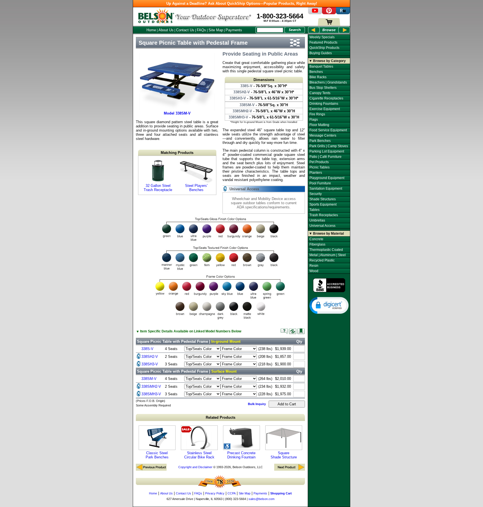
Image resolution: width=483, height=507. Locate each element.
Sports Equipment (323, 204)
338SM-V (149, 379)
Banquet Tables (321, 66)
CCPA (232, 493)
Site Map (216, 30)
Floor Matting (319, 125)
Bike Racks (317, 77)
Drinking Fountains (323, 104)
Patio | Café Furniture (325, 157)
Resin (313, 266)
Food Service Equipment (328, 130)
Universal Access (322, 226)
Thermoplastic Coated (326, 250)
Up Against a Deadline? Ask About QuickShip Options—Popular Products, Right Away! (241, 3)
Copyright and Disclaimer (195, 467)
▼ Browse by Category (327, 61)
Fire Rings (317, 114)
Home (151, 30)
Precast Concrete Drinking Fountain (241, 455)
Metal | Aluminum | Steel (327, 255)
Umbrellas (317, 220)
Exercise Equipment (324, 109)
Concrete (316, 239)
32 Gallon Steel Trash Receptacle (158, 188)
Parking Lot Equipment (326, 151)
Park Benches (320, 141)
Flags (313, 120)
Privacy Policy (214, 493)
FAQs (201, 30)
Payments (234, 30)
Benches (316, 72)
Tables (314, 210)
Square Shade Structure (284, 455)
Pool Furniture (320, 183)
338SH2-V (149, 356)
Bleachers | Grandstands (328, 82)
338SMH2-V (151, 386)
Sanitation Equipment (325, 189)
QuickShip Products (324, 48)
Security (315, 194)
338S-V (147, 349)
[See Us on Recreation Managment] (343, 13)
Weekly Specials (322, 37)
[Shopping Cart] (329, 24)
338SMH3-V (151, 394)
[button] (329, 305)
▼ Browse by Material (326, 233)
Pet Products (319, 162)
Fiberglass (317, 244)
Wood (313, 271)
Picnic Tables (319, 167)
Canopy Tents (319, 93)
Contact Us (185, 30)
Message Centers (322, 135)
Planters (315, 173)
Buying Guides (320, 53)
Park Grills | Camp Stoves (328, 146)
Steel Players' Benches (196, 188)
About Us (166, 30)
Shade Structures (322, 199)
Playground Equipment (326, 178)
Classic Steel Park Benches (157, 455)
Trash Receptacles (323, 215)
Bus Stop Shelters (323, 88)
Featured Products (323, 42)
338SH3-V (149, 364)
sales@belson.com (261, 499)
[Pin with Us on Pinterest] (329, 13)
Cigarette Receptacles (326, 98)
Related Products (220, 417)
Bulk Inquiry (257, 404)
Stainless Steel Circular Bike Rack (199, 455)
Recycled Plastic (322, 260)
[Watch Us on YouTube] (315, 13)
